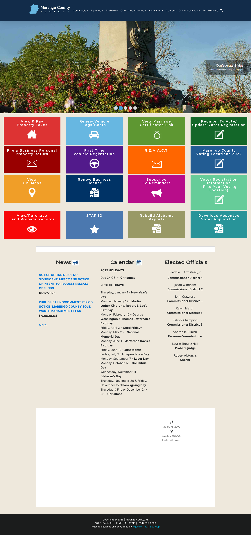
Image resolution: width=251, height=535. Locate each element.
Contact (171, 10)
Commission (80, 10)
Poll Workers (210, 10)
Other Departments (133, 10)
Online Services (188, 10)
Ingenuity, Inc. (140, 526)
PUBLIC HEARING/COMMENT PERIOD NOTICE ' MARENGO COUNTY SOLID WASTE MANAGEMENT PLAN (66, 306)
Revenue (96, 10)
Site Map (155, 526)
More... (43, 325)
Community (156, 10)
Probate (111, 10)
